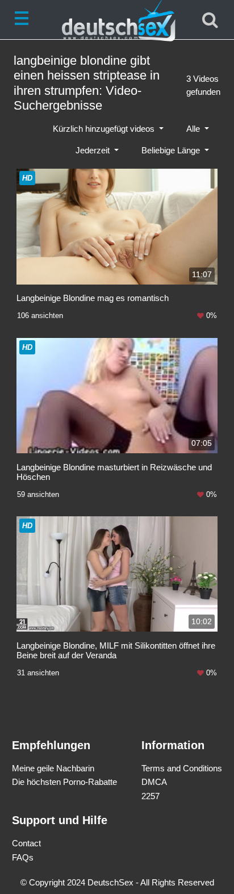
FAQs (23, 857)
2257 (150, 796)
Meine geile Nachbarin (53, 768)
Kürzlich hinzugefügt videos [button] (105, 128)
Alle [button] (194, 128)
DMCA (154, 782)
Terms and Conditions (181, 768)
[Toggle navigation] (24, 20)
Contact (26, 843)
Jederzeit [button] (94, 150)
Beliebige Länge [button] (171, 150)
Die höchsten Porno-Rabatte (64, 782)
